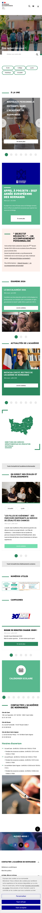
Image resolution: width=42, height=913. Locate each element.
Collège (20, 68)
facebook (15, 845)
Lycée (32, 68)
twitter (21, 845)
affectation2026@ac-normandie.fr (19, 258)
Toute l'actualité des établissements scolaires (21, 564)
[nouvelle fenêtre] (21, 676)
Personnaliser (21, 896)
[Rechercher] (29, 6)
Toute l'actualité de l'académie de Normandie (21, 466)
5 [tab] (26, 154)
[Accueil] (7, 5)
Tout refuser (21, 902)
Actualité (20, 73)
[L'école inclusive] (29, 590)
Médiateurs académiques (9, 867)
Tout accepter (21, 907)
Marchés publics (6, 870)
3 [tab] (16, 154)
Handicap (8, 73)
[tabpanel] (21, 123)
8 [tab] (38, 697)
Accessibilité (33, 6)
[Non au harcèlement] (10, 590)
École (7, 68)
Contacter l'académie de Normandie (19, 862)
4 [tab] (21, 154)
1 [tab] (6, 154)
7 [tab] (35, 154)
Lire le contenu (21, 308)
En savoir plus (21, 218)
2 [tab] (11, 154)
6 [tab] (31, 154)
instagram (26, 845)
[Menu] (38, 6)
